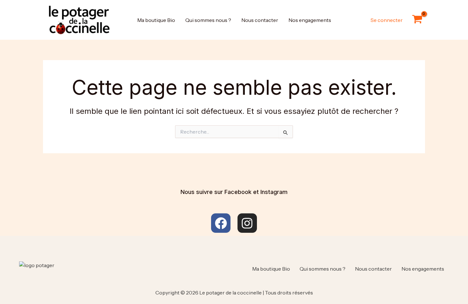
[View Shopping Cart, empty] (417, 20)
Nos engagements (309, 20)
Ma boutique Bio (156, 20)
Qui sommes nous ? (208, 20)
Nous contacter (259, 20)
